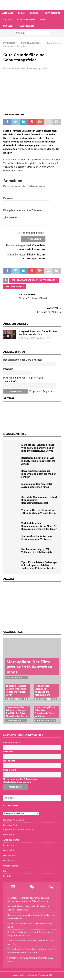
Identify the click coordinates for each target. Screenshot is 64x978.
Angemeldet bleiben (32, 232)
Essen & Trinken (26, 19)
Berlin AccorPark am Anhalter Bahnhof (34, 280)
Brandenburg (52, 13)
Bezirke (34, 13)
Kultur (6, 19)
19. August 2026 (15, 677)
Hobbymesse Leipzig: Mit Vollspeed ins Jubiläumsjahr (37, 551)
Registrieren (49, 391)
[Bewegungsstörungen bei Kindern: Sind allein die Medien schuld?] (13, 474)
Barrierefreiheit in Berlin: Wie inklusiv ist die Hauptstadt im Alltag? (38, 460)
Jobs (5, 870)
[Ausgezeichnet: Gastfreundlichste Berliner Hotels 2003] (9, 334)
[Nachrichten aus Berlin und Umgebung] (32, 7)
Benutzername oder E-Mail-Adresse (24, 186)
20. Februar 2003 (28, 338)
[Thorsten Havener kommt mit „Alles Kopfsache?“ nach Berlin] (13, 513)
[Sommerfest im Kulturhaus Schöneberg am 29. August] (13, 540)
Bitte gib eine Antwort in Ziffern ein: (23, 210)
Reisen (43, 19)
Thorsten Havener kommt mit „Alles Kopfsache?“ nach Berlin (38, 511)
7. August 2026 (14, 720)
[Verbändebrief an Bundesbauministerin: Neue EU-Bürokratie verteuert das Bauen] (13, 526)
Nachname (9, 760)
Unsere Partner (10, 865)
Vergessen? (35, 391)
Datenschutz (9, 850)
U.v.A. (41, 338)
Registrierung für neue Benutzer (18, 829)
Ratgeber (7, 25)
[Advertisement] (28, 605)
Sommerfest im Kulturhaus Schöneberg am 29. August (36, 538)
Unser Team (9, 860)
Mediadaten (9, 834)
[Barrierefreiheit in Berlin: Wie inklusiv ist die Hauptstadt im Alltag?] (13, 461)
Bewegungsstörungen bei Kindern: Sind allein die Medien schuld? (38, 473)
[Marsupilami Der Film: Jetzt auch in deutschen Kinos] (13, 487)
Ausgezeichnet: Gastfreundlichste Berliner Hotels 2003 (38, 333)
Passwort (8, 198)
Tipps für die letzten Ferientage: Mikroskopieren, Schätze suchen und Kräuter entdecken (39, 565)
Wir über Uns (9, 855)
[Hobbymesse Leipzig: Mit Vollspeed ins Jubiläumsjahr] (13, 553)
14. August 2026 (44, 699)
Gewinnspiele (26, 25)
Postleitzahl (9, 769)
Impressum (8, 845)
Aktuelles (7, 13)
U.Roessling (34, 68)
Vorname (8, 751)
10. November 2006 (15, 68)
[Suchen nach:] (32, 32)
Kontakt (7, 876)
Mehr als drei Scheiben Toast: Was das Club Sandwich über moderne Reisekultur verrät (37, 447)
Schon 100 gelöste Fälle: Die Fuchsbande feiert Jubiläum (44, 712)
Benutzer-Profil (10, 825)
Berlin (21, 13)
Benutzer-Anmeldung (13, 819)
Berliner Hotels (15, 286)
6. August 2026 (43, 720)
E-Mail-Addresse (11, 742)
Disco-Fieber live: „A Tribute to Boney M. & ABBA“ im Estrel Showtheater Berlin (17, 712)
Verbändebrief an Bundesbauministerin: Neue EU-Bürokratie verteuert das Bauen (39, 526)
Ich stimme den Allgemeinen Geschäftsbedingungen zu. (20, 780)
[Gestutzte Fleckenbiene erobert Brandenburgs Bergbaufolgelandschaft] (13, 500)
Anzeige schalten (11, 839)
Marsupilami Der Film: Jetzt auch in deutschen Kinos (36, 485)
